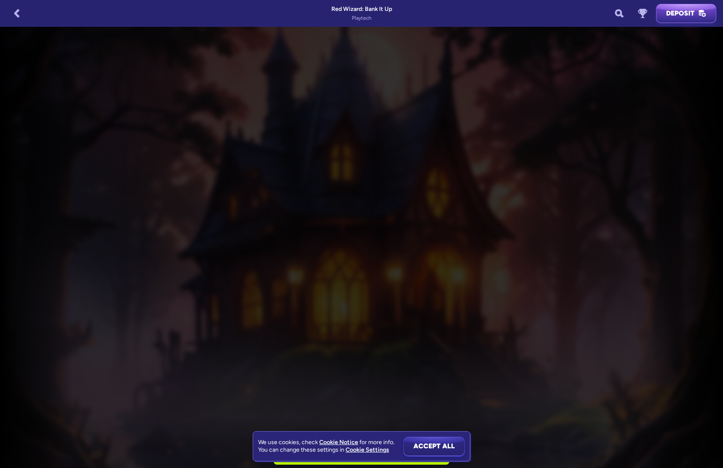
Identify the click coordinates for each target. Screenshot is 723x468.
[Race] (643, 13)
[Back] (17, 13)
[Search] (619, 13)
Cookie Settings (367, 450)
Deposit (680, 13)
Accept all (434, 446)
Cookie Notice (338, 442)
